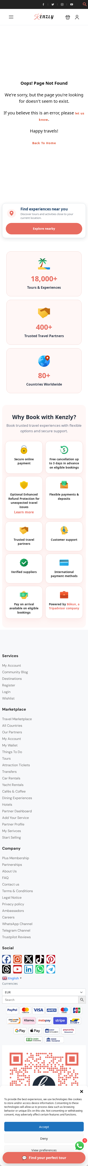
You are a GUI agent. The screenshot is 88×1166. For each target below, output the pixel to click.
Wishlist (8, 698)
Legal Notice (12, 897)
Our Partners (12, 732)
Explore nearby (44, 229)
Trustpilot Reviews (16, 937)
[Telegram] (51, 969)
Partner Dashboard (17, 811)
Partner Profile (13, 824)
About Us (9, 871)
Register (8, 685)
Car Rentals (11, 778)
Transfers (9, 771)
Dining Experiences (17, 798)
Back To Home (44, 143)
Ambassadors (13, 910)
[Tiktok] (39, 959)
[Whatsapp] (39, 969)
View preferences (44, 1150)
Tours (6, 758)
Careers (8, 917)
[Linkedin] (28, 969)
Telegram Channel (16, 930)
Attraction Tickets (16, 765)
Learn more (24, 512)
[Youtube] (17, 969)
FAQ (5, 878)
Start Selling (11, 837)
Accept (44, 1127)
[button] (81, 1091)
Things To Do (12, 752)
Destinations (12, 678)
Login (6, 692)
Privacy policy (13, 904)
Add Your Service (15, 817)
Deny (44, 1138)
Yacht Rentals (12, 785)
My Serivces (11, 831)
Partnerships (12, 864)
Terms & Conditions (17, 891)
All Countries (12, 725)
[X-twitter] (28, 959)
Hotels (7, 804)
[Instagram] (17, 959)
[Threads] (6, 969)
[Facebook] (6, 959)
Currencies (10, 984)
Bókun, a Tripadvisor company (64, 606)
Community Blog (15, 672)
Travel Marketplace (17, 719)
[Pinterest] (51, 959)
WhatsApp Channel (17, 924)
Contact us (10, 884)
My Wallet (10, 745)
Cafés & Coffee (14, 791)
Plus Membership (15, 858)
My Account (11, 665)
